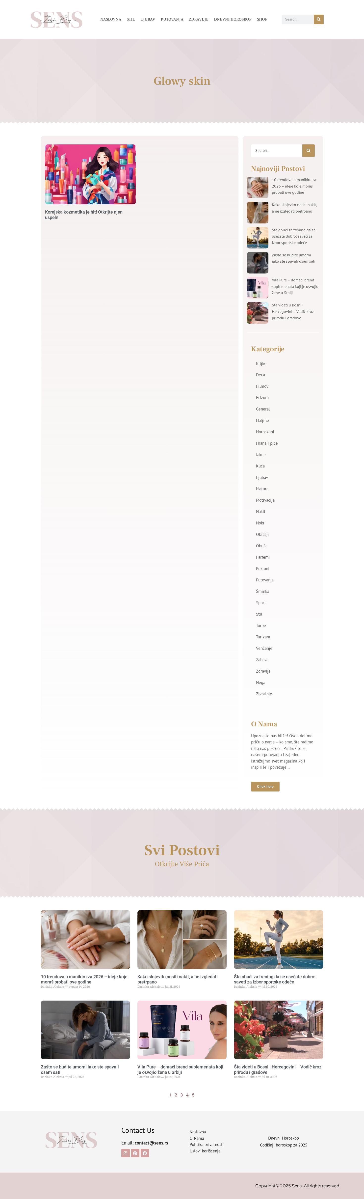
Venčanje (264, 648)
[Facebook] (145, 1153)
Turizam (263, 637)
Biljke (261, 363)
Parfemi (263, 557)
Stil (131, 19)
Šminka (262, 591)
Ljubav (147, 19)
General (263, 409)
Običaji (262, 534)
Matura (262, 488)
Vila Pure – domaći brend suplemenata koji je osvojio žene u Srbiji (295, 286)
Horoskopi (265, 432)
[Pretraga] (319, 19)
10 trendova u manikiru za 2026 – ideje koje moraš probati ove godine (294, 186)
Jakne (261, 454)
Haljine (262, 420)
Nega (260, 682)
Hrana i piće (267, 443)
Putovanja (172, 19)
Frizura (262, 397)
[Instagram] (125, 1153)
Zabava (262, 659)
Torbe (261, 625)
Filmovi (263, 386)
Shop (262, 19)
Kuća (260, 466)
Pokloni (262, 568)
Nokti (261, 523)
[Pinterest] (135, 1153)
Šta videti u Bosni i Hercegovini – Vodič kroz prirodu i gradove (293, 311)
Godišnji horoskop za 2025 (283, 1145)
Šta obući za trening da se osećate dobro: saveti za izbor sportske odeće (293, 236)
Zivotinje (264, 694)
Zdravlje (198, 19)
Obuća (261, 545)
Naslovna (110, 19)
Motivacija (265, 500)
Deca (260, 375)
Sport (261, 602)
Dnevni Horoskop (233, 19)
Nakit (260, 511)
